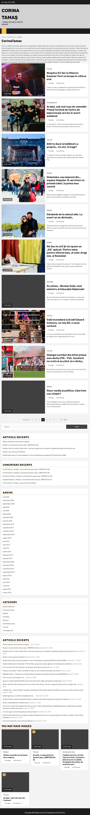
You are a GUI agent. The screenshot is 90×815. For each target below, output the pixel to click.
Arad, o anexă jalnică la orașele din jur (16, 703)
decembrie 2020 (8, 500)
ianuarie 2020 (7, 521)
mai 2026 (6, 497)
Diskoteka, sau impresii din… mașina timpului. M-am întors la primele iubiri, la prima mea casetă (65, 182)
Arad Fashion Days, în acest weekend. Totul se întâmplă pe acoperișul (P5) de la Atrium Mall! (34, 455)
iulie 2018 (6, 579)
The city (49, 69)
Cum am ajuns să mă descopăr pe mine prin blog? (20, 712)
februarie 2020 (8, 517)
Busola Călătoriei (8, 606)
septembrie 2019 (9, 534)
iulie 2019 (6, 541)
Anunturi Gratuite (9, 476)
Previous (26, 420)
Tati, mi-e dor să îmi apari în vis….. (14, 677)
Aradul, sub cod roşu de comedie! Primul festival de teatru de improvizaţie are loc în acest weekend (66, 111)
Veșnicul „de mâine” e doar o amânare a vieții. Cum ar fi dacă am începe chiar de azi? (32, 671)
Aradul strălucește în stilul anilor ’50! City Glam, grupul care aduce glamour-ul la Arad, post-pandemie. (37, 664)
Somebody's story (9, 624)
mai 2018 (6, 586)
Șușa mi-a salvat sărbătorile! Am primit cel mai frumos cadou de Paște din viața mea (32, 681)
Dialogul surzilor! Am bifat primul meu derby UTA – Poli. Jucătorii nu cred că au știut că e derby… (66, 358)
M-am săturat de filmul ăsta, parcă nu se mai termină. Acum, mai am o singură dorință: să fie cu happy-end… (40, 684)
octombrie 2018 (8, 569)
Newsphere (51, 813)
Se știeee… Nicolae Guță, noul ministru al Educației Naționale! (65, 288)
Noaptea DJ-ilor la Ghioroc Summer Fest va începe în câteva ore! (66, 76)
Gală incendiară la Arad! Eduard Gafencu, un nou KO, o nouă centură (65, 322)
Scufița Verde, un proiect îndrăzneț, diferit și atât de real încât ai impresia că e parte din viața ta (35, 699)
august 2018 (7, 575)
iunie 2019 (6, 545)
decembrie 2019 (8, 524)
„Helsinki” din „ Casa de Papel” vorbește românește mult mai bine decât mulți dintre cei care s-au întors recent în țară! (43, 690)
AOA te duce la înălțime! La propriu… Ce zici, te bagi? (62, 145)
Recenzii (6, 620)
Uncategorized (52, 102)
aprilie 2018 (7, 589)
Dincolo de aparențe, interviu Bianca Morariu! (18, 721)
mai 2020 (6, 511)
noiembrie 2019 (8, 528)
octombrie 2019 (8, 531)
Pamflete (50, 282)
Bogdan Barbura (8, 479)
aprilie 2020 (7, 514)
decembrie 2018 (8, 562)
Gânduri (49, 173)
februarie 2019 (8, 555)
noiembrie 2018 (8, 565)
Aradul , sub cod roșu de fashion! (14, 452)
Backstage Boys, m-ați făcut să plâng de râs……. (19, 696)
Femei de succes (8, 610)
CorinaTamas (60, 83)
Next (65, 420)
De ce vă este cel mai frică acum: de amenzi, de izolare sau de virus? (26, 667)
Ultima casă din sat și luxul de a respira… (16, 441)
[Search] (86, 31)
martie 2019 (7, 552)
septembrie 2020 (9, 504)
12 (61, 420)
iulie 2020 (6, 507)
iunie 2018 (6, 582)
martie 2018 (7, 592)
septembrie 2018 (9, 572)
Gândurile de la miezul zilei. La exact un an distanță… (64, 216)
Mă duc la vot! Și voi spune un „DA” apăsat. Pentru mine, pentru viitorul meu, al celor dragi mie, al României (67, 251)
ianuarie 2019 (7, 558)
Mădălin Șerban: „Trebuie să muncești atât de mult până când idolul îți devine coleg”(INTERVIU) (35, 674)
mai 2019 (6, 548)
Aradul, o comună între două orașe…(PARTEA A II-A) (21, 445)
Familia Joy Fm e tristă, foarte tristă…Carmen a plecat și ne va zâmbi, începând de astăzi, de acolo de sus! (39, 448)
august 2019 (7, 538)
